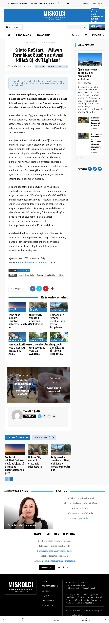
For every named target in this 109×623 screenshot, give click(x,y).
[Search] (84, 27)
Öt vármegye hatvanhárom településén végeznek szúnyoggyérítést (96, 142)
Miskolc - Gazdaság (95, 10)
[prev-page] (7, 479)
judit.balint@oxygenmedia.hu (58, 551)
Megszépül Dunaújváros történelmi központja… (57, 349)
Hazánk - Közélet (58, 340)
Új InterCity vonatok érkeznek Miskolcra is (36, 319)
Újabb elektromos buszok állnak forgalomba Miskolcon (97, 20)
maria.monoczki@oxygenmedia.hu (58, 561)
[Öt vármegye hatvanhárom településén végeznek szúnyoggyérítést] (83, 136)
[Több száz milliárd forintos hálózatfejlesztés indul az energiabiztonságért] (17, 307)
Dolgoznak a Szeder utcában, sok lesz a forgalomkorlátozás (61, 463)
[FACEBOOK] (63, 567)
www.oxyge (75, 518)
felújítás (40, 275)
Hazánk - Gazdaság (13, 310)
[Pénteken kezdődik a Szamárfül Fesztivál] (83, 120)
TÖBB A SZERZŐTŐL (44, 437)
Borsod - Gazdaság (34, 310)
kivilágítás (51, 275)
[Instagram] (72, 35)
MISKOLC (35, 42)
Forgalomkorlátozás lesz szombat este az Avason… (41, 349)
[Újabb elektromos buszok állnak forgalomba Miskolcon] (90, 59)
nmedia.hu (86, 518)
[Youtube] (77, 35)
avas (20, 275)
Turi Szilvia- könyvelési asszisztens (24, 525)
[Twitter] (39, 288)
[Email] (40, 416)
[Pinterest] (46, 288)
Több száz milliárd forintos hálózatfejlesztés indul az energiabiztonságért (14, 465)
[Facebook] (68, 35)
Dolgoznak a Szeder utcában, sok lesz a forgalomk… (57, 321)
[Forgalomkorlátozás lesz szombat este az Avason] (38, 337)
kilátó (60, 275)
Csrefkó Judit (31, 411)
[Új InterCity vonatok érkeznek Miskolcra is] (38, 307)
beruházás (29, 275)
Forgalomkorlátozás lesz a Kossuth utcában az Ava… (20, 349)
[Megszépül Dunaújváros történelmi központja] (59, 337)
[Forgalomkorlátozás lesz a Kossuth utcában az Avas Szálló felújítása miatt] (17, 337)
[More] (52, 288)
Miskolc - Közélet (57, 66)
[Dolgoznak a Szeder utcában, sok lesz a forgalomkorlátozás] (59, 307)
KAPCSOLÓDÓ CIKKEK (17, 437)
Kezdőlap (25, 42)
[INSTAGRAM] (67, 567)
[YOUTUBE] (59, 567)
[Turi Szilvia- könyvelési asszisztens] (28, 512)
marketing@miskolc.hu (29, 262)
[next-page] (11, 479)
